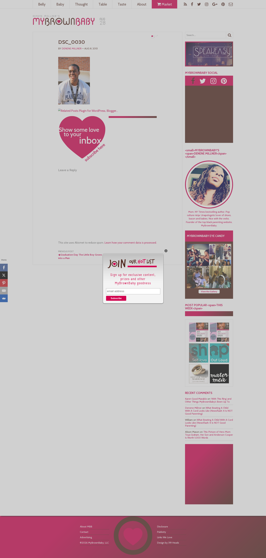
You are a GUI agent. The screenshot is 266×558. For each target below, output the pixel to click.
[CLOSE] (165, 250)
